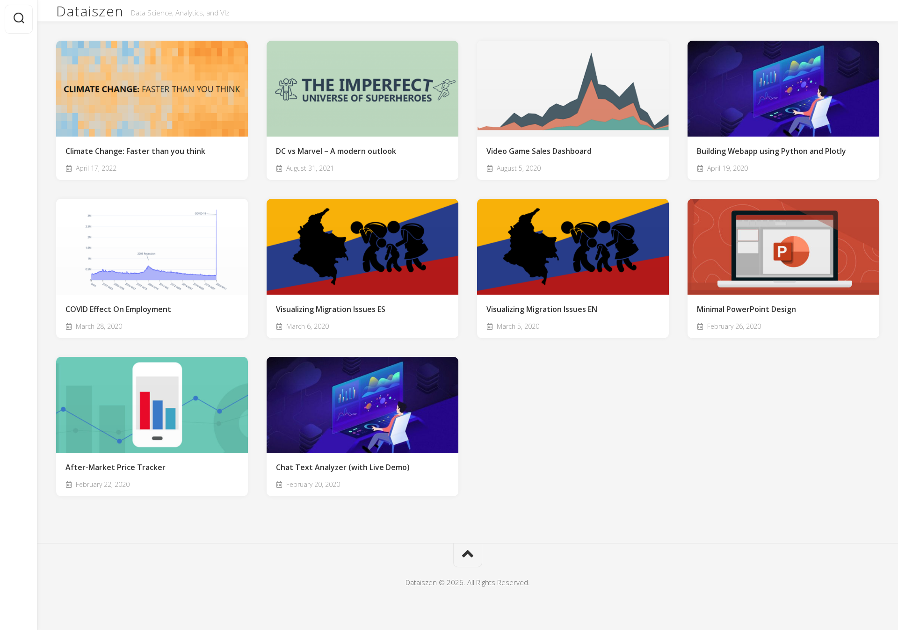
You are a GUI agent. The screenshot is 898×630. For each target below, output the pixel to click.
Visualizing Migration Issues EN (541, 309)
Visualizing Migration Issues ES (330, 309)
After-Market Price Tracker (115, 467)
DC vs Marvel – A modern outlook (336, 151)
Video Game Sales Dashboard (539, 151)
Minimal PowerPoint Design (746, 309)
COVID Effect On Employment (118, 309)
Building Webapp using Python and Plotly (771, 151)
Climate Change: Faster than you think (135, 151)
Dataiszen (90, 11)
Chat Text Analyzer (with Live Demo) (343, 467)
